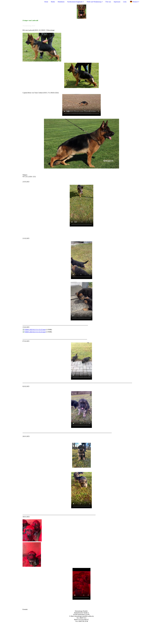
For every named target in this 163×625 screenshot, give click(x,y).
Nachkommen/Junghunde (75, 2)
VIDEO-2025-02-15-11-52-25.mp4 (35, 329)
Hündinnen (61, 2)
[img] (81, 12)
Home (46, 2)
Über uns (108, 2)
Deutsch (135, 2)
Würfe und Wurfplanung (94, 2)
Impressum (117, 2)
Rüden (53, 2)
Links (124, 2)
